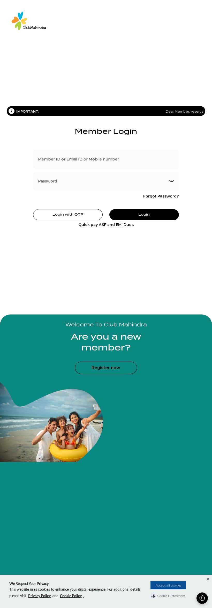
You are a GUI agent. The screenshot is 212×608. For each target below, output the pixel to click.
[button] (168, 595)
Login (144, 214)
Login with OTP (68, 214)
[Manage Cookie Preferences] (202, 598)
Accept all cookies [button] (168, 585)
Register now (106, 367)
